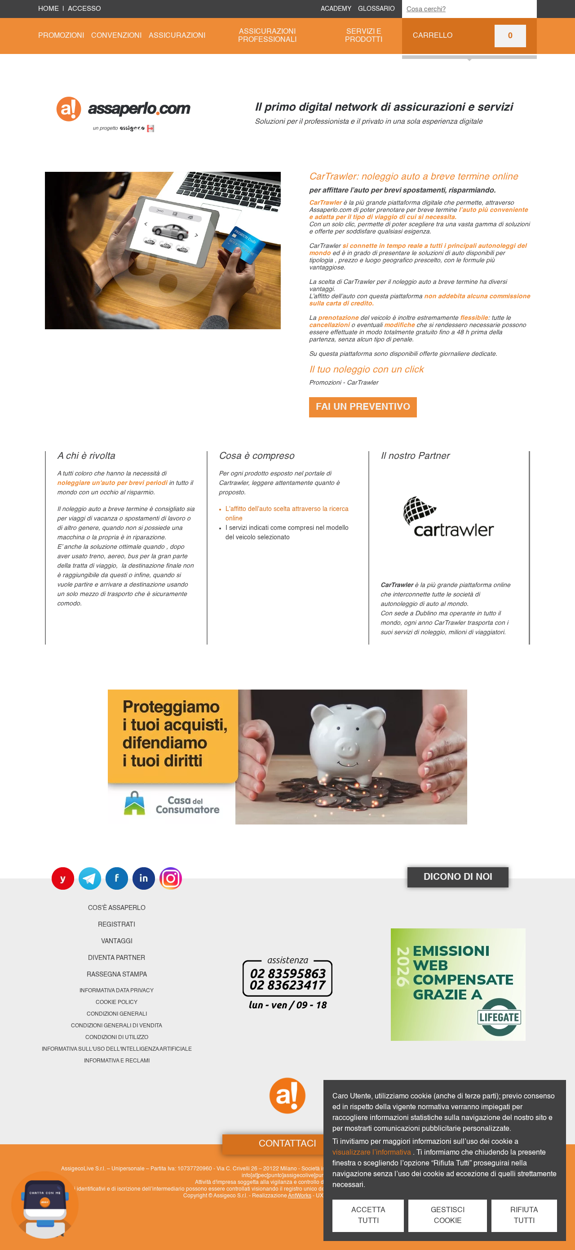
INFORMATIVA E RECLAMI (117, 1061)
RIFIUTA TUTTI (524, 1216)
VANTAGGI (117, 941)
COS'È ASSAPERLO (117, 908)
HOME (48, 8)
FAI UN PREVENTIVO (363, 407)
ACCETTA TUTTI (368, 1216)
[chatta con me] (45, 1205)
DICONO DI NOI (458, 877)
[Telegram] (89, 878)
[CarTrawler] (449, 519)
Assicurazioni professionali (267, 36)
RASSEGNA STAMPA (117, 975)
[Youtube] (62, 878)
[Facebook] (116, 878)
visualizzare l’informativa (372, 1152)
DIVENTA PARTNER (116, 958)
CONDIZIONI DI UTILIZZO (116, 1037)
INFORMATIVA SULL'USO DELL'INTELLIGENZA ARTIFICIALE (117, 1049)
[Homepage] (148, 113)
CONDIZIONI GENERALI (117, 1014)
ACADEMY (336, 9)
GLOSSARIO (376, 9)
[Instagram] (170, 878)
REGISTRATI (116, 925)
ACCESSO (84, 8)
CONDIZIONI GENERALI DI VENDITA (116, 1026)
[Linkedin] (143, 878)
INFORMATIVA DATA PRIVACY (117, 991)
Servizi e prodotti (363, 36)
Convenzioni (116, 36)
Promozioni (61, 36)
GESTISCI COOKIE (447, 1216)
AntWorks (299, 1196)
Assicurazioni (177, 36)
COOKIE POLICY (116, 1002)
